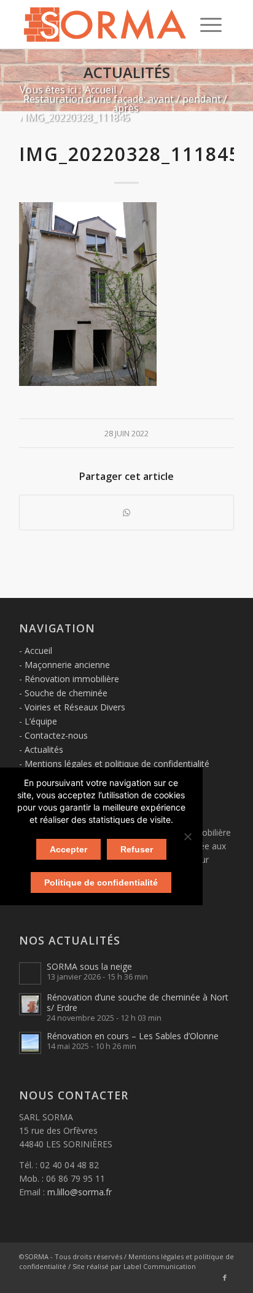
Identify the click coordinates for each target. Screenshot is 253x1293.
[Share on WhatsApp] (126, 512)
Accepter (68, 849)
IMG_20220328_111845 (130, 154)
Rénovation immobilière (72, 679)
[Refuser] (187, 836)
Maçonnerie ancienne (67, 664)
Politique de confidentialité (101, 882)
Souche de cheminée (66, 693)
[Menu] (211, 24)
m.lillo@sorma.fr (79, 1192)
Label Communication (159, 1266)
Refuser (136, 849)
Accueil (38, 650)
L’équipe (41, 721)
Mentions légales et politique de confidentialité (117, 763)
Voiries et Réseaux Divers (75, 707)
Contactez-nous (56, 735)
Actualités (127, 72)
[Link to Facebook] (225, 1277)
